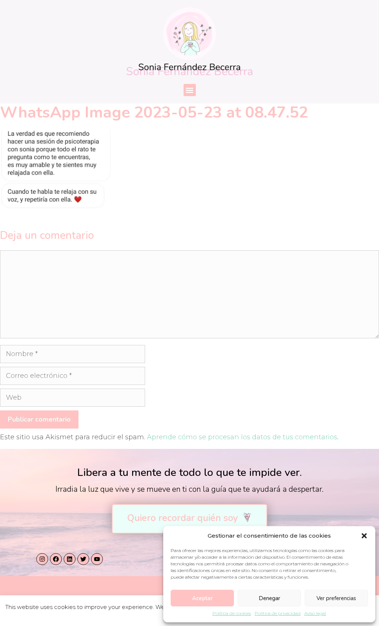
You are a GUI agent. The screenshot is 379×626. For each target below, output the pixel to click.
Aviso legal (315, 613)
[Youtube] (97, 559)
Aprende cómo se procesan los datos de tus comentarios (242, 437)
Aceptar (202, 598)
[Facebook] (56, 559)
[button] (364, 535)
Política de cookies (231, 613)
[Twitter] (83, 559)
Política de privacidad (278, 613)
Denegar (269, 598)
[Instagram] (42, 559)
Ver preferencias (336, 598)
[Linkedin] (70, 559)
